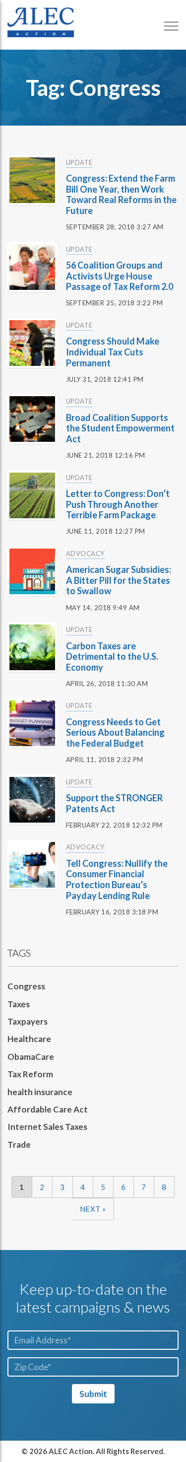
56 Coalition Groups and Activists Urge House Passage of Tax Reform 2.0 (119, 276)
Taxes (18, 1004)
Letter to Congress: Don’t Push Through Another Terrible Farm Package (118, 504)
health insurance (39, 1092)
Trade (19, 1144)
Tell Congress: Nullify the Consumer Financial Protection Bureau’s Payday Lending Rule (117, 879)
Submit (93, 1394)
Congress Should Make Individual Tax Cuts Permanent (112, 352)
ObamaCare (30, 1056)
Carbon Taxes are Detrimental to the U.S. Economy (112, 656)
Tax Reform (30, 1074)
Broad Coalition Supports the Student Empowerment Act (120, 428)
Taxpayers (27, 1021)
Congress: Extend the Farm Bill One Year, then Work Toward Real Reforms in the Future (121, 194)
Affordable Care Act (47, 1109)
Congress (26, 986)
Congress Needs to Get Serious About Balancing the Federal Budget (115, 732)
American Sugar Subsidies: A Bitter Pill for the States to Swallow (118, 580)
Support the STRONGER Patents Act (114, 803)
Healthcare (29, 1039)
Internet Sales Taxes (47, 1126)
